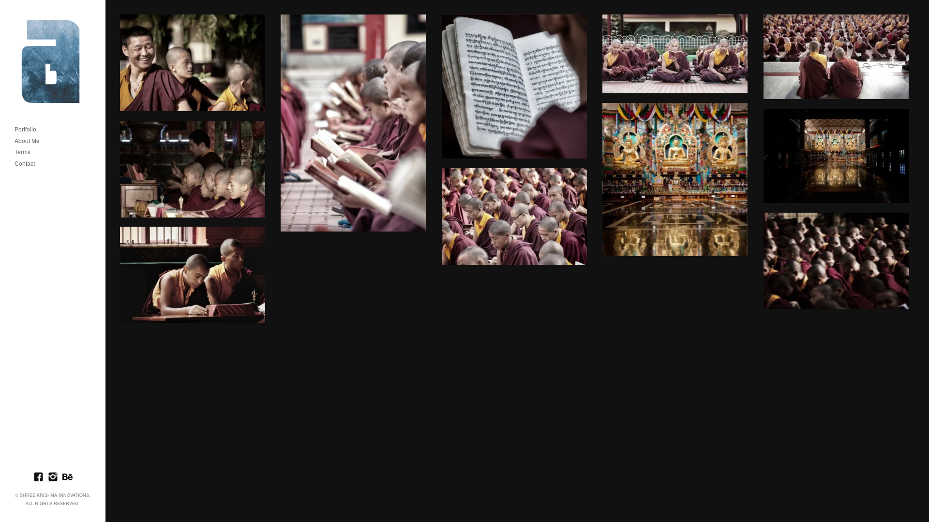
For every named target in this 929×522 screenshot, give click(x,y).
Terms (22, 152)
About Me (27, 141)
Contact (25, 163)
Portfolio (25, 129)
